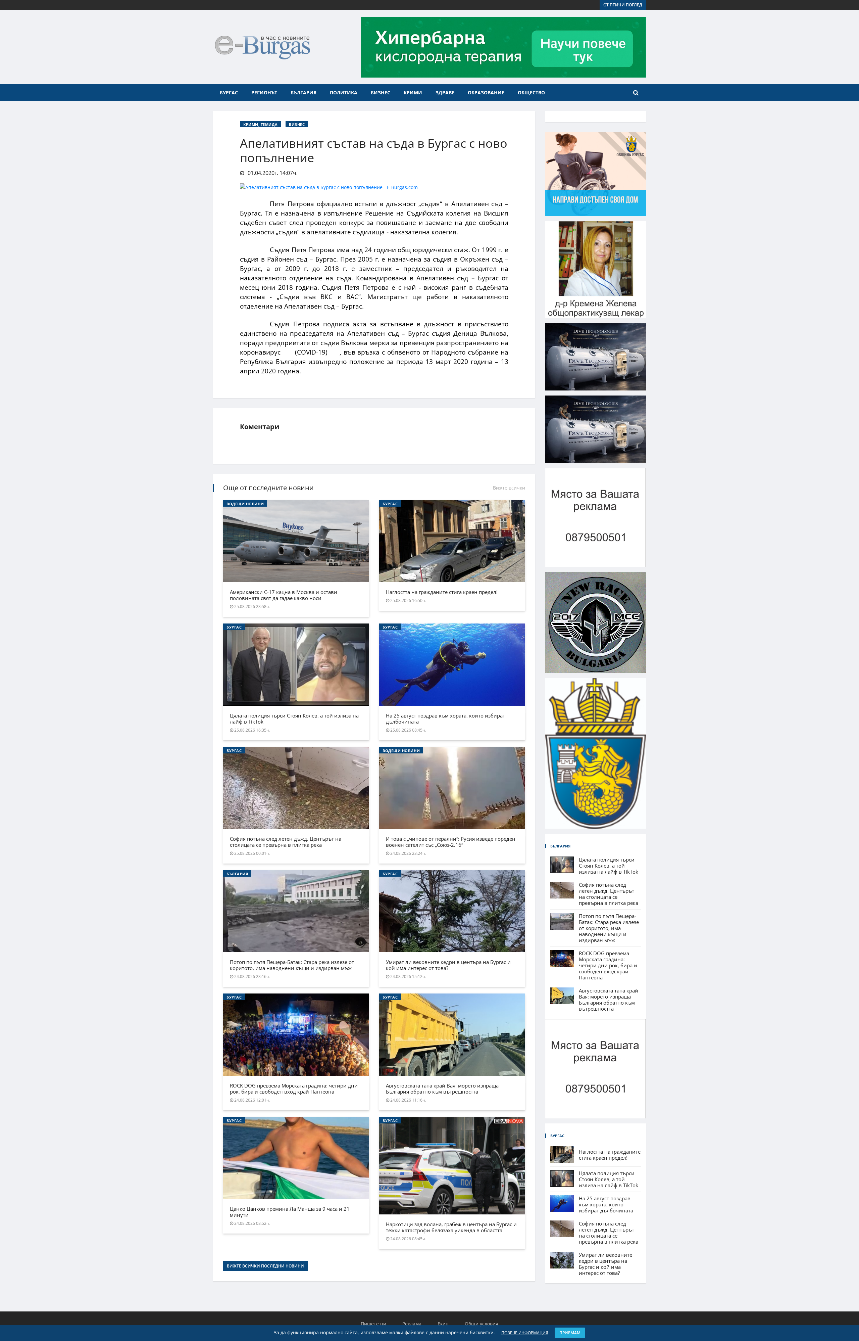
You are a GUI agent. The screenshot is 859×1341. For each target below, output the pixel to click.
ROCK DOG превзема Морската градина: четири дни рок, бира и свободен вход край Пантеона (294, 1088)
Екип (443, 1324)
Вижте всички (509, 487)
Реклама (411, 1324)
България (303, 92)
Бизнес (380, 92)
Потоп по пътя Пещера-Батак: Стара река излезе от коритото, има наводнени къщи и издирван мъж (292, 965)
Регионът (264, 92)
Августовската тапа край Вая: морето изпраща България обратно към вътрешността (442, 1088)
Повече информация (524, 1333)
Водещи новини (245, 503)
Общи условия (481, 1324)
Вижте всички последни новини (265, 1266)
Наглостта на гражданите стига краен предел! (442, 592)
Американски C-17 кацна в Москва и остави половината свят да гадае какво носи (283, 595)
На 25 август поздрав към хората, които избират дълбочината (445, 718)
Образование (486, 92)
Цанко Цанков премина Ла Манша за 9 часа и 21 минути (290, 1211)
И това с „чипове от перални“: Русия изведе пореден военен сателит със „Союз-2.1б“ (450, 841)
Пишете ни (373, 1324)
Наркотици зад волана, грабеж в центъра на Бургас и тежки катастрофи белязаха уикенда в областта (451, 1227)
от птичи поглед (622, 5)
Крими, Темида (260, 124)
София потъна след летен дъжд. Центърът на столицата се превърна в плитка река (285, 841)
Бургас (229, 92)
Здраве (445, 92)
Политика (343, 92)
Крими (413, 92)
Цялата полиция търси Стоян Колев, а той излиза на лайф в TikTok (294, 718)
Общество (531, 92)
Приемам (569, 1333)
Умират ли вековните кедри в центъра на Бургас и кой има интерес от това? (448, 965)
